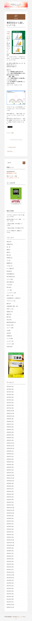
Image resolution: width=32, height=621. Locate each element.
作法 (8, 319)
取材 (8, 252)
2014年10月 (9, 480)
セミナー (9, 327)
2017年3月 (9, 402)
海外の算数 (9, 282)
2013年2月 (9, 534)
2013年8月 (9, 518)
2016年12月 (9, 410)
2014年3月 (9, 499)
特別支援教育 (10, 274)
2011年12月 (9, 572)
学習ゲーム (9, 309)
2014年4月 (9, 496)
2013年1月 (9, 537)
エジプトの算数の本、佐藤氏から (14, 230)
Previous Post (11, 147)
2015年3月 (9, 467)
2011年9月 (9, 580)
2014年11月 (9, 478)
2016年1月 (9, 440)
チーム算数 (9, 268)
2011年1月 (9, 601)
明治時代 (9, 257)
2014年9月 (9, 483)
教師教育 (9, 263)
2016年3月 (9, 435)
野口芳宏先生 (10, 276)
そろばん (9, 265)
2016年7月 (9, 424)
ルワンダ (9, 279)
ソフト (8, 290)
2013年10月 (9, 513)
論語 (8, 303)
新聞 (8, 249)
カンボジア (9, 341)
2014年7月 (9, 488)
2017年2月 (9, 405)
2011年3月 (9, 596)
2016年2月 (9, 437)
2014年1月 (9, 505)
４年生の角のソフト (8, 33)
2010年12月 (9, 604)
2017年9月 (9, 386)
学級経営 (9, 244)
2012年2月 (9, 566)
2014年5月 (9, 494)
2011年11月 (9, 575)
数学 (8, 317)
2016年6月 (9, 426)
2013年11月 (9, 510)
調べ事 (8, 287)
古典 (8, 333)
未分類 (8, 346)
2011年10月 (9, 577)
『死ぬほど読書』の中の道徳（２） (15, 223)
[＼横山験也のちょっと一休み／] (16, 7)
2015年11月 (9, 445)
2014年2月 (9, 502)
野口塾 (8, 271)
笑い (8, 247)
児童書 (8, 335)
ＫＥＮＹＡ (9, 344)
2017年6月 (9, 394)
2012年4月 (9, 561)
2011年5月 (9, 591)
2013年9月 (9, 515)
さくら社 (9, 338)
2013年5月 (9, 526)
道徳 (8, 241)
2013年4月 (9, 529)
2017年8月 (9, 389)
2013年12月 (9, 507)
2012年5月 (9, 558)
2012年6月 (9, 556)
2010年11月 (9, 607)
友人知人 (9, 325)
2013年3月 (9, 531)
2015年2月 (9, 470)
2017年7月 (9, 391)
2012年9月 (9, 548)
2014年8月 (9, 486)
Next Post (10, 151)
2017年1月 (9, 408)
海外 (8, 255)
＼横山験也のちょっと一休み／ (19, 616)
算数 (13, 132)
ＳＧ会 (8, 284)
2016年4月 (9, 432)
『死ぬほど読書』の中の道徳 (13, 228)
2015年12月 (9, 443)
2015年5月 (9, 461)
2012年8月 (9, 550)
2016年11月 (9, 413)
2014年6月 (9, 491)
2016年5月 (9, 429)
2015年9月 (9, 451)
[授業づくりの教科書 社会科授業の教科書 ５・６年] (16, 196)
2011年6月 (9, 588)
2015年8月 (9, 453)
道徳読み (9, 311)
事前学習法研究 (10, 322)
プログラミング (10, 300)
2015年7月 (9, 456)
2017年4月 (9, 400)
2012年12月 (9, 540)
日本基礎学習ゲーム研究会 (13, 298)
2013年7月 (9, 521)
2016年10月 (9, 416)
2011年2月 (9, 599)
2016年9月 (9, 418)
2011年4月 (9, 593)
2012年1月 (9, 569)
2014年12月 (9, 475)
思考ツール (9, 295)
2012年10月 (9, 545)
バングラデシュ (10, 292)
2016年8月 (9, 421)
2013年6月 (9, 523)
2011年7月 (9, 585)
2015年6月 (9, 459)
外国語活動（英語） (11, 306)
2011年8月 (9, 583)
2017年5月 (9, 397)
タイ (8, 260)
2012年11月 (9, 542)
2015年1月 (9, 472)
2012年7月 (9, 553)
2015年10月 (9, 448)
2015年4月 (9, 464)
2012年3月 (9, 564)
